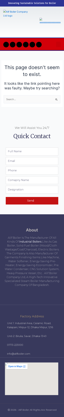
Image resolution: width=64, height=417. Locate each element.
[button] (58, 44)
